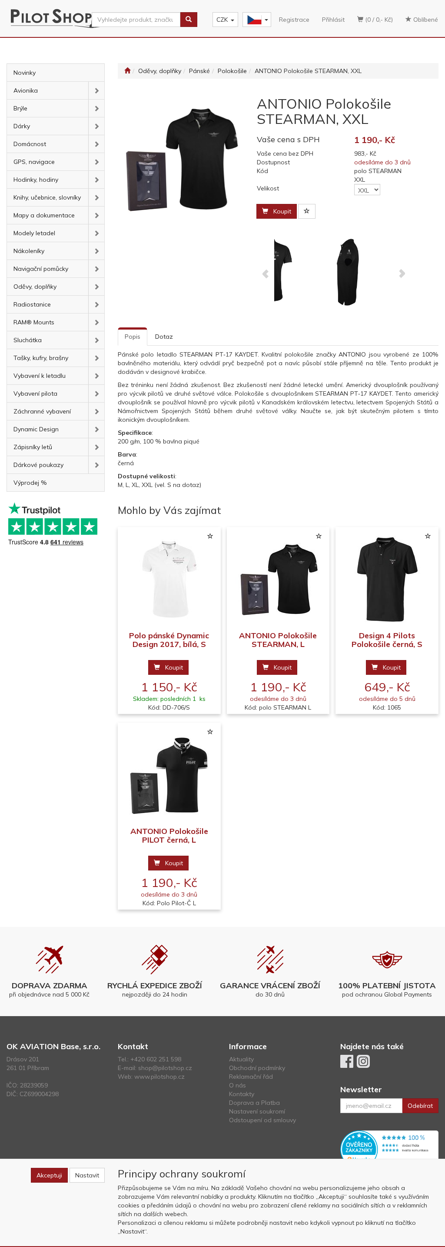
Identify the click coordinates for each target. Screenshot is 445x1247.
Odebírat (420, 1106)
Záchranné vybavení (42, 411)
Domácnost (29, 144)
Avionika (25, 90)
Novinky (24, 73)
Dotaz (164, 336)
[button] (96, 90)
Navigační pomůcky (40, 269)
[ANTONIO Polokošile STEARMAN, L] (278, 579)
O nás (237, 1085)
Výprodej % (30, 483)
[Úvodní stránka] (127, 71)
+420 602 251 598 (155, 1059)
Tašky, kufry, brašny (40, 358)
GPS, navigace (34, 162)
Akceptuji (49, 1175)
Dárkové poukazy (38, 465)
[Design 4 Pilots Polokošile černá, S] (387, 579)
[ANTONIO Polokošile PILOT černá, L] (169, 775)
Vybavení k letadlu (39, 376)
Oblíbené (425, 19)
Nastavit (87, 1175)
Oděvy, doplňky (34, 286)
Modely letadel (34, 233)
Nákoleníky (28, 251)
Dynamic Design (36, 429)
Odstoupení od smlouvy (262, 1120)
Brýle (20, 108)
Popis (132, 336)
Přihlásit (333, 19)
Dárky (21, 126)
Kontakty (241, 1094)
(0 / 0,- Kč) (378, 19)
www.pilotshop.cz (159, 1076)
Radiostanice (32, 304)
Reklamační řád (251, 1076)
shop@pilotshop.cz (165, 1068)
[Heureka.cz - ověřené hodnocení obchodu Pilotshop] (389, 1149)
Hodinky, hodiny (35, 179)
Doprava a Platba (254, 1103)
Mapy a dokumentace (44, 215)
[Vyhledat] (188, 19)
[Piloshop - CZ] (256, 19)
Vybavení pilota (35, 393)
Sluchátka (27, 340)
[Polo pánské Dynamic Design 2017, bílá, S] (169, 579)
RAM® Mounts (33, 322)
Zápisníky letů (32, 447)
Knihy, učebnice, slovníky (47, 197)
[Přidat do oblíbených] (306, 211)
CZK (222, 19)
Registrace (294, 19)
